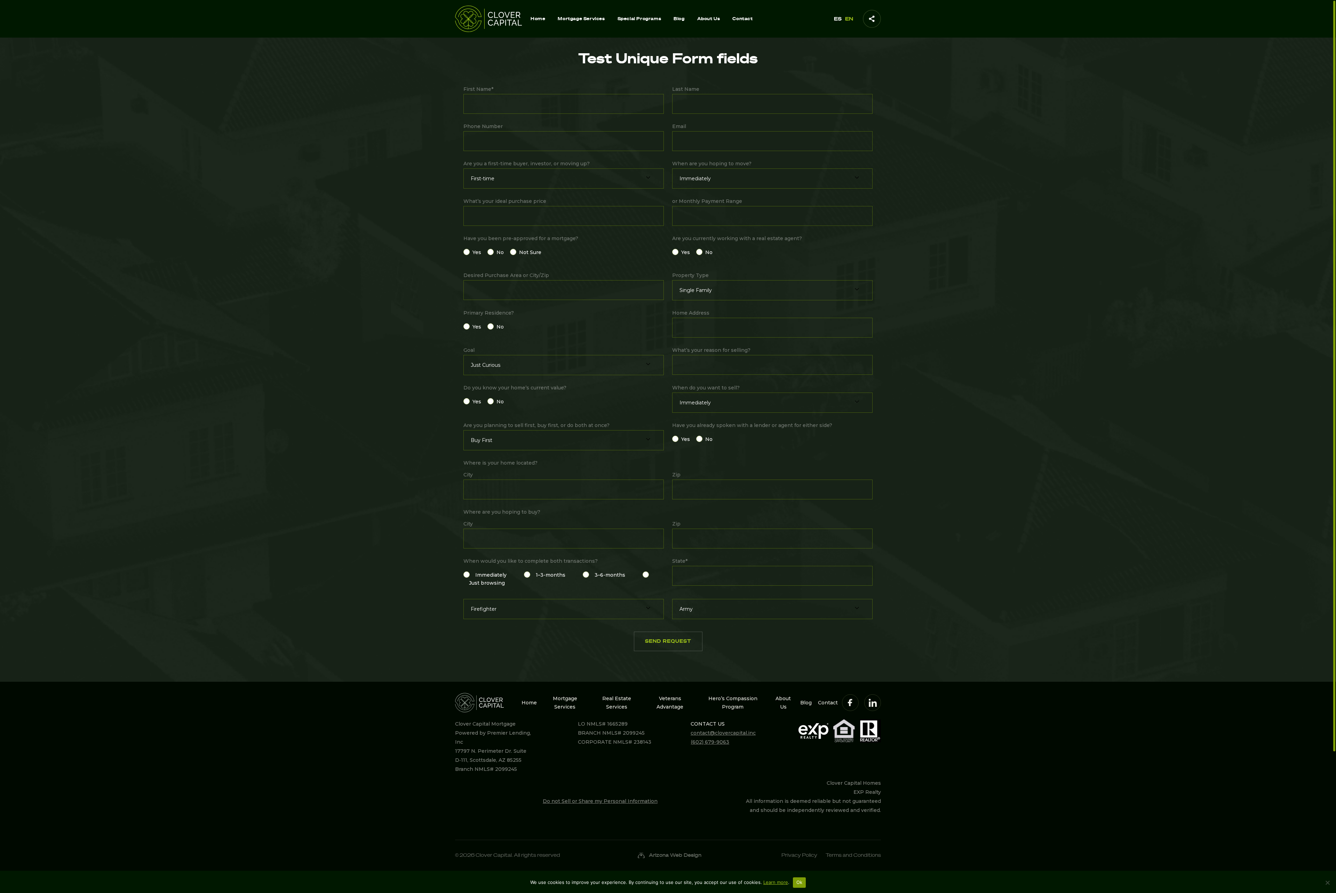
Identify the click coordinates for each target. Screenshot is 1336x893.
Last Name (685, 89)
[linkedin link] (872, 702)
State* (679, 561)
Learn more (775, 882)
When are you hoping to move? (712, 163)
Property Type (690, 275)
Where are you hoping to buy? (501, 512)
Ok (799, 882)
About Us (708, 18)
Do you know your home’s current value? (514, 388)
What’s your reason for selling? (711, 350)
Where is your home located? (500, 463)
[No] (1327, 882)
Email (679, 126)
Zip (676, 475)
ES (838, 19)
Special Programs (639, 18)
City (468, 475)
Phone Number (483, 126)
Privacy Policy (799, 855)
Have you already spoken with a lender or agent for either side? (752, 425)
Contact (742, 18)
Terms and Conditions (853, 855)
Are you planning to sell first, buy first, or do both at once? (536, 425)
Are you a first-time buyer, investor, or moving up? (526, 163)
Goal (469, 350)
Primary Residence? (488, 313)
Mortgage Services (581, 18)
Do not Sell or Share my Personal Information (600, 801)
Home (538, 18)
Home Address (690, 313)
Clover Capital (494, 855)
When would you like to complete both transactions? (530, 561)
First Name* (478, 89)
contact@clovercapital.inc (723, 733)
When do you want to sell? (706, 388)
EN (849, 19)
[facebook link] (850, 702)
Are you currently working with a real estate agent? (737, 238)
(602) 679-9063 (710, 742)
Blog (679, 18)
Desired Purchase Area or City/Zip (506, 275)
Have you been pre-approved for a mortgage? (520, 238)
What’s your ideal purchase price (504, 201)
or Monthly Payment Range (707, 201)
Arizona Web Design (675, 855)
